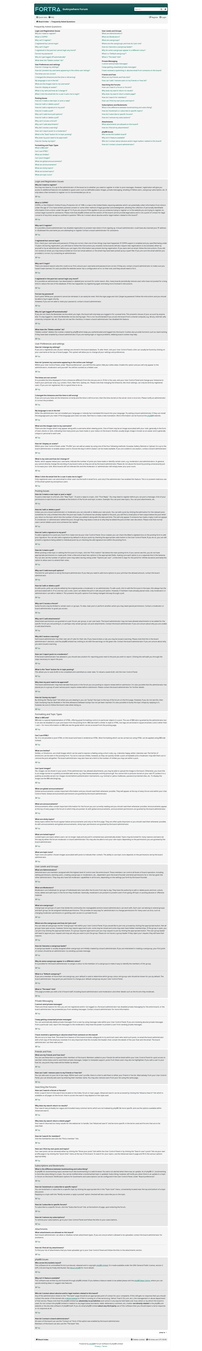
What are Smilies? (42, 154)
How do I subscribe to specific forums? (117, 114)
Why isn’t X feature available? (113, 138)
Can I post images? (42, 158)
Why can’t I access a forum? (46, 121)
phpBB (149, 416)
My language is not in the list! (46, 80)
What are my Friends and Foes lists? (116, 77)
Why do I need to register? (45, 33)
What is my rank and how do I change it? (51, 90)
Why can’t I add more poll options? (48, 114)
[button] (163, 1332)
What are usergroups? (111, 40)
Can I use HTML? (41, 151)
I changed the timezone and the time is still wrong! (55, 77)
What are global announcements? (48, 161)
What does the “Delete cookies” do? (49, 60)
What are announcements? (45, 164)
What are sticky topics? (44, 168)
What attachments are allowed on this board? (120, 124)
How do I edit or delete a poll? (47, 117)
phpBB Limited (102, 1265)
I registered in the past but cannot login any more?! (55, 50)
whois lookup (71, 1298)
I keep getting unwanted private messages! (119, 67)
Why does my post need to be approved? (51, 138)
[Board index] (49, 9)
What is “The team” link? (111, 57)
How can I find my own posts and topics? (118, 101)
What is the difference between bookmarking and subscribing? (127, 107)
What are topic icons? (43, 175)
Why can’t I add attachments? (46, 124)
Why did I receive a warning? (46, 127)
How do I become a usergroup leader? (117, 47)
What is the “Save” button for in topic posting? (53, 134)
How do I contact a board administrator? (118, 144)
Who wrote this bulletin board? (114, 134)
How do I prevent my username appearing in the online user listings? (62, 70)
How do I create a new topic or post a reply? (52, 101)
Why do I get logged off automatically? (50, 57)
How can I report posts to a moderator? (51, 131)
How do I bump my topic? (45, 141)
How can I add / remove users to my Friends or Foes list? (124, 80)
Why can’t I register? (43, 40)
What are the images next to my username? (52, 84)
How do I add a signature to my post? (50, 107)
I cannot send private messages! (115, 64)
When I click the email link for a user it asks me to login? (57, 94)
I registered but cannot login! (46, 43)
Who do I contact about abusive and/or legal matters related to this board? (131, 141)
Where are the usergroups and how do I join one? (121, 43)
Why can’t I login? (42, 47)
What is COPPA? (41, 37)
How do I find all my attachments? (115, 127)
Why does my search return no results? (117, 90)
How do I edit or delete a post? (47, 104)
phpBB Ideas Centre (142, 1280)
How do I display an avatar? (46, 87)
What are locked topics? (44, 171)
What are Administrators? (112, 33)
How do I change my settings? (47, 67)
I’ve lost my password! (44, 53)
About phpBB (75, 1268)
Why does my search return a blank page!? (119, 94)
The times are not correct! (45, 74)
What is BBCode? (41, 148)
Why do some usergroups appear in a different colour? (124, 50)
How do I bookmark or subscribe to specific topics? (122, 111)
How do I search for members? (114, 97)
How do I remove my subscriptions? (116, 117)
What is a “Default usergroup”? (114, 53)
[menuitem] (41, 17)
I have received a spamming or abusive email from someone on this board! (131, 70)
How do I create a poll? (44, 111)
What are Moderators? (111, 37)
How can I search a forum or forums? (117, 87)
